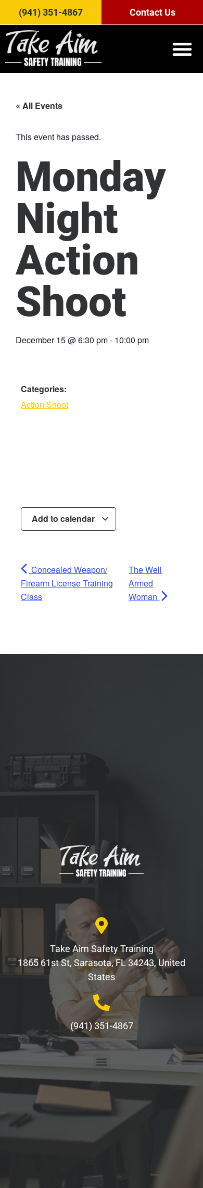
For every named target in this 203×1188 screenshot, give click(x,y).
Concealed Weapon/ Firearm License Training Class (67, 583)
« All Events (39, 105)
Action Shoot (44, 404)
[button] (182, 49)
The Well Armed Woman (145, 583)
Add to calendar (64, 518)
